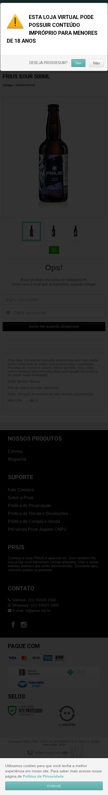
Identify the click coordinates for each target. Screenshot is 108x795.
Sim (78, 63)
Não (96, 63)
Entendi (54, 785)
